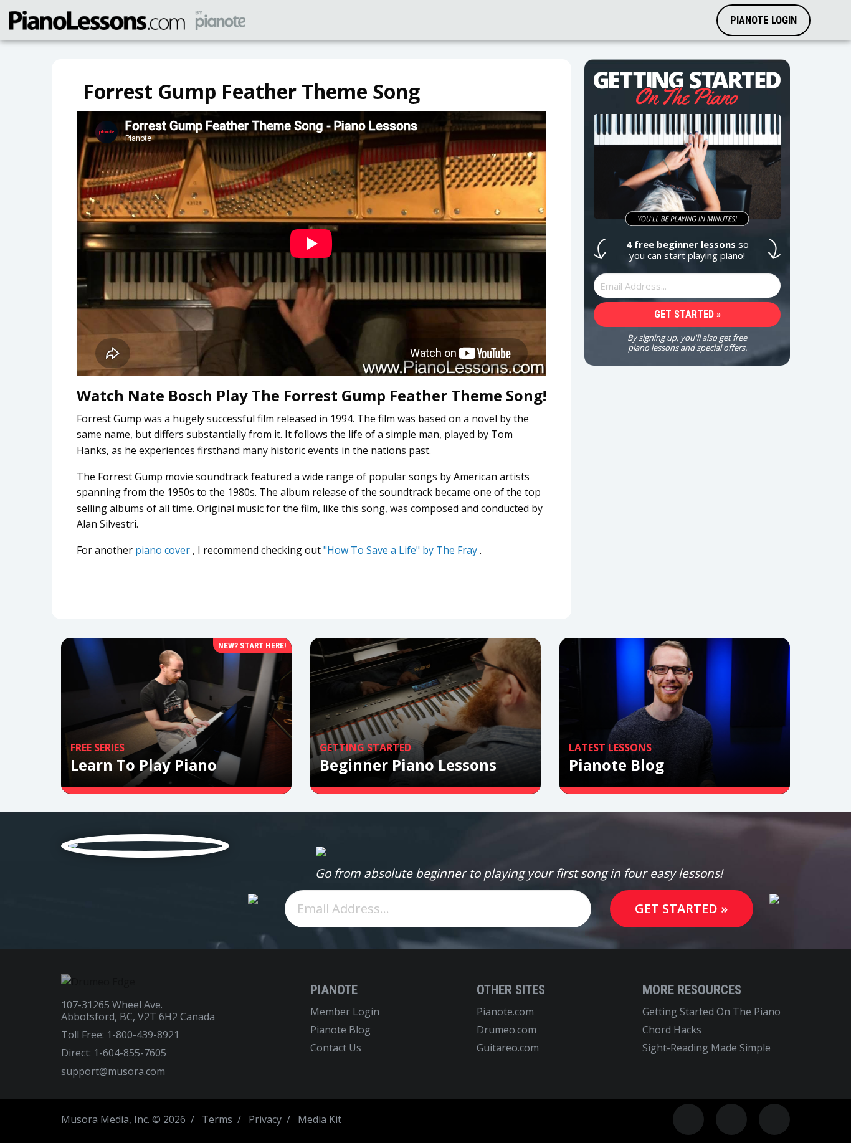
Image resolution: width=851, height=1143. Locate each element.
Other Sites (511, 989)
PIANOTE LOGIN (763, 20)
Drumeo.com (506, 1030)
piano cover (162, 550)
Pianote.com (505, 1012)
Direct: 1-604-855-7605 (113, 1053)
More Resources (691, 989)
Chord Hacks (671, 1030)
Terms (217, 1119)
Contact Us (335, 1048)
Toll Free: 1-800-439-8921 (120, 1035)
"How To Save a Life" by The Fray (400, 550)
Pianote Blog (340, 1030)
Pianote (334, 989)
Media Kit (319, 1119)
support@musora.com (113, 1072)
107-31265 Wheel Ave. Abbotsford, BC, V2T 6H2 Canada (138, 1011)
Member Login (344, 1012)
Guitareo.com (508, 1048)
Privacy (265, 1119)
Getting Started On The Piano (711, 1012)
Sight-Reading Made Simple (706, 1048)
